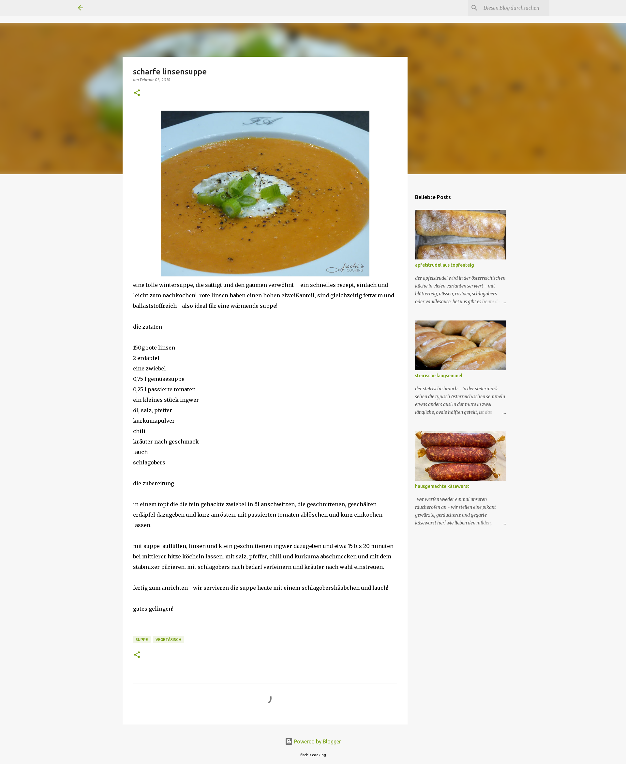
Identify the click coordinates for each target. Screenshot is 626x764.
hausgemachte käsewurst (442, 486)
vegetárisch (168, 639)
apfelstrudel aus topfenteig (444, 265)
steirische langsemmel (438, 375)
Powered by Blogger (317, 741)
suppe (142, 639)
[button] (137, 93)
